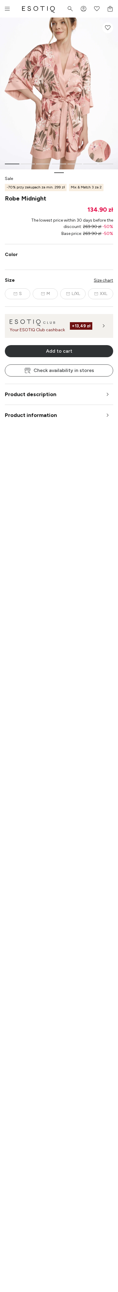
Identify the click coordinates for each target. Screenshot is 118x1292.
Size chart (103, 280)
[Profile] (83, 8)
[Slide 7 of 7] (106, 164)
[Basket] (110, 8)
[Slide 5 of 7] (74, 164)
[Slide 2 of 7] (28, 164)
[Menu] (7, 9)
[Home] (38, 8)
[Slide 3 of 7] (43, 164)
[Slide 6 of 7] (90, 164)
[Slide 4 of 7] (59, 164)
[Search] (70, 8)
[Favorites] (96, 8)
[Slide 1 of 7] (12, 164)
